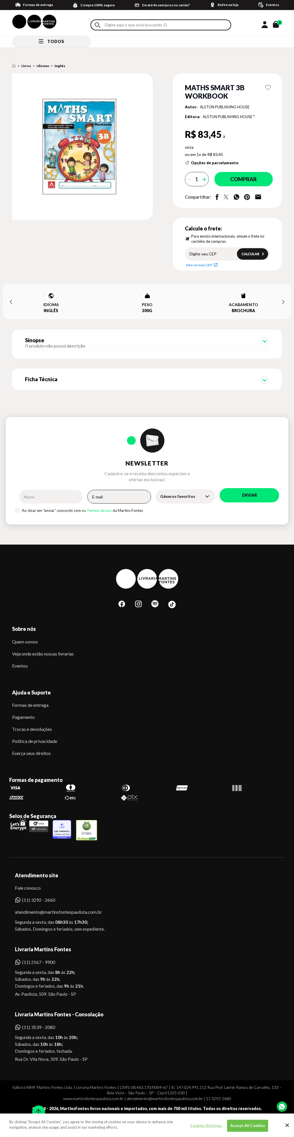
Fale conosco (28, 888)
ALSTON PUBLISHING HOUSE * (229, 116)
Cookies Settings (206, 1125)
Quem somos (25, 641)
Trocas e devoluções (32, 729)
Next (283, 301)
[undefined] (84, 147)
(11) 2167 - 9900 (38, 962)
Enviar (249, 495)
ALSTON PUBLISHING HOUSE (224, 107)
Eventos (20, 665)
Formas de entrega (30, 705)
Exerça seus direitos (31, 753)
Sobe (36, 1108)
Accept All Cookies (247, 1125)
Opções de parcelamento (215, 163)
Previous (11, 301)
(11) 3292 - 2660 (38, 900)
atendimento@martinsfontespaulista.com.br (53, 912)
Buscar (97, 25)
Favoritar (268, 87)
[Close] (287, 1125)
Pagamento (23, 717)
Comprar (243, 179)
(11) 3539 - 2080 (38, 1027)
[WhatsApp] (282, 1106)
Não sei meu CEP (199, 265)
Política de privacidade (34, 741)
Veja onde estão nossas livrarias (43, 653)
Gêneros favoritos (177, 496)
